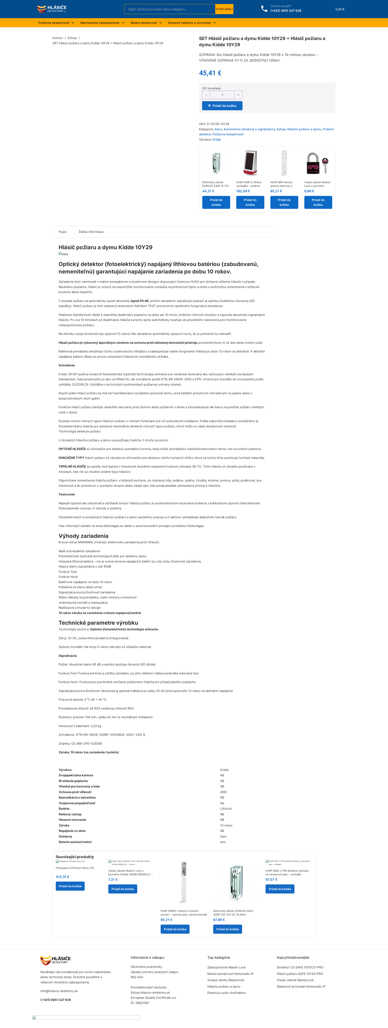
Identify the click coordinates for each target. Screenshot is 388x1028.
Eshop (72, 38)
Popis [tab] (63, 232)
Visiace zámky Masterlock (225, 980)
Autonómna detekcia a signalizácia (249, 129)
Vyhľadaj (224, 9)
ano (223, 842)
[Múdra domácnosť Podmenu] (160, 22)
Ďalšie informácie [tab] (91, 232)
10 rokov (226, 825)
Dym (223, 836)
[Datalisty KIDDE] (63, 254)
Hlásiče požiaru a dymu (304, 129)
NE (222, 775)
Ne (222, 803)
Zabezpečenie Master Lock (226, 967)
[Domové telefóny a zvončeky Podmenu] (214, 22)
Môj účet (137, 977)
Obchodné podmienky (146, 967)
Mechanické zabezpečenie (99, 23)
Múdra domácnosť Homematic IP (230, 974)
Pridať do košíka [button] (216, 202)
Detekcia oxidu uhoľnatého (226, 993)
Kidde (217, 139)
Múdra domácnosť (144, 23)
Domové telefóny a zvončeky (189, 23)
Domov (58, 38)
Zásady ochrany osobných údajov (154, 972)
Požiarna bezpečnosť (53, 23)
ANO (223, 792)
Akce (218, 129)
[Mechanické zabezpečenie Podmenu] (122, 22)
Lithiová (225, 808)
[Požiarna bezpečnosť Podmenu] (72, 22)
